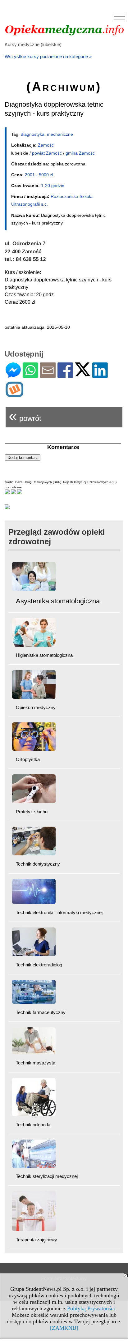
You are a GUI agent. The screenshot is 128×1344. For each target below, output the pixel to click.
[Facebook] (65, 375)
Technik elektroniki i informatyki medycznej (59, 912)
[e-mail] (48, 375)
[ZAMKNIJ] (64, 1328)
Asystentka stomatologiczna (58, 601)
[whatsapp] (30, 375)
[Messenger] (13, 375)
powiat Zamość (47, 153)
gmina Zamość (80, 153)
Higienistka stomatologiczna (44, 655)
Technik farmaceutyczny (41, 1012)
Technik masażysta (35, 1062)
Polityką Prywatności (91, 1308)
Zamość (46, 145)
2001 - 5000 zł (39, 174)
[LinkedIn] (100, 375)
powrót (25, 416)
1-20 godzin (52, 185)
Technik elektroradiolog (39, 964)
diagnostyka (32, 134)
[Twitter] (82, 374)
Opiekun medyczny (36, 707)
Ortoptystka (28, 759)
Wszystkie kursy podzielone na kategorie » (48, 56)
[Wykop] (14, 394)
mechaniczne (60, 134)
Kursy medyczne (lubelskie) (33, 44)
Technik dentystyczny (38, 864)
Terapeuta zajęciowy (36, 1239)
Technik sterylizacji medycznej (47, 1176)
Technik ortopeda (33, 1124)
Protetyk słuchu (32, 811)
